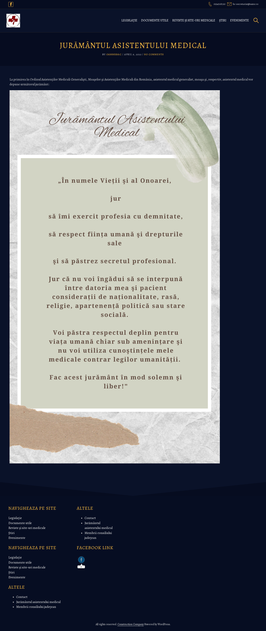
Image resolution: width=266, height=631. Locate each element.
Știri (222, 20)
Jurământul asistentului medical (38, 602)
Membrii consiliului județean (36, 607)
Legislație (129, 20)
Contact (21, 597)
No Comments (154, 54)
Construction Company (130, 624)
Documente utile (154, 20)
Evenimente (239, 20)
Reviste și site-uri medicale (193, 20)
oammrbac (114, 54)
